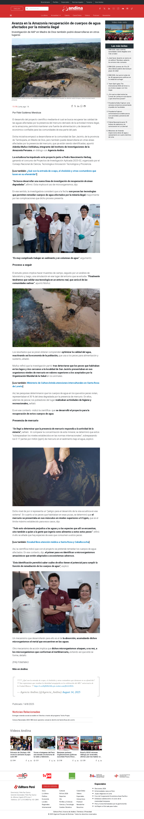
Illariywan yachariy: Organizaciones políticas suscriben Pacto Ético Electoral (67, 756)
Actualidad (56, 15)
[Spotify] (127, 8)
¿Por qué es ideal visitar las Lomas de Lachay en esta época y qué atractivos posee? (119, 96)
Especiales (65, 2)
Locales (44, 802)
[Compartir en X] (29, 760)
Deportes (62, 796)
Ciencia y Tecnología (66, 804)
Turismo (89, 2)
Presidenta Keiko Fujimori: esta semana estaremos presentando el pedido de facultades (119, 105)
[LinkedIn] (109, 8)
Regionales (46, 804)
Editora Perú (57, 812)
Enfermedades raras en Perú (105, 791)
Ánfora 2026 (63, 793)
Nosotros (80, 807)
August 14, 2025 (71, 692)
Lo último (44, 15)
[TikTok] (132, 8)
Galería (67, 15)
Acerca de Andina (69, 812)
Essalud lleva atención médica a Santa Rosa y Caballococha (58, 542)
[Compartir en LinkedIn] (31, 760)
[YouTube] (114, 8)
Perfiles (55, 2)
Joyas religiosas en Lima (103, 794)
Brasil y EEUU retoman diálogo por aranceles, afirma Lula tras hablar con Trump (91, 756)
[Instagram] (118, 8)
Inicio (44, 791)
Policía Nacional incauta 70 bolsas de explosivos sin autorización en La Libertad (118, 124)
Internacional (46, 807)
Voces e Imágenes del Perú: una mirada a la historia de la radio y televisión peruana (44, 756)
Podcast (96, 15)
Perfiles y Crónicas (65, 802)
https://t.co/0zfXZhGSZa (43, 686)
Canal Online (77, 15)
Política (44, 796)
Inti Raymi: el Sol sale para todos (106, 806)
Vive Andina (99, 2)
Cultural (62, 791)
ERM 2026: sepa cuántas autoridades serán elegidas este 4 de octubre (119, 52)
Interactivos (81, 799)
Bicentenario (45, 2)
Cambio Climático (65, 807)
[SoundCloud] (123, 8)
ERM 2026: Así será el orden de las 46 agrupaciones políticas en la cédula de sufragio (119, 77)
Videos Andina (20, 731)
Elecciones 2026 (100, 789)
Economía (45, 799)
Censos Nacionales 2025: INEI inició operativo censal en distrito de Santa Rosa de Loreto (43, 720)
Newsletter (106, 15)
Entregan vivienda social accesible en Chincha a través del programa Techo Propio (41, 716)
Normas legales (77, 2)
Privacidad (88, 812)
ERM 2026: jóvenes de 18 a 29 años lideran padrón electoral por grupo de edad (119, 69)
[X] (104, 8)
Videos (87, 15)
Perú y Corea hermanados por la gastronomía (111, 804)
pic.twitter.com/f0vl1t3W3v (63, 686)
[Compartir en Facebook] (26, 760)
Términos (80, 812)
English (17, 9)
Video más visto (119, 22)
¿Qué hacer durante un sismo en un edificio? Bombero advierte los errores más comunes (119, 60)
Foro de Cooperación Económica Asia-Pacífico (111, 796)
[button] (11, 747)
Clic (60, 799)
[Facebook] (100, 8)
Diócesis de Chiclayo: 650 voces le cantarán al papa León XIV (20, 755)
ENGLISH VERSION (50, 786)
